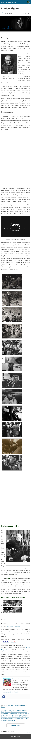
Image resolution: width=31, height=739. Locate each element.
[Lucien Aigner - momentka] (12, 429)
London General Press (21, 712)
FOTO (2, 712)
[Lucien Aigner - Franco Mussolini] (12, 462)
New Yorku (4, 717)
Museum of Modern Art (11, 715)
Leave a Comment (15, 725)
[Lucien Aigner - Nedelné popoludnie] (12, 347)
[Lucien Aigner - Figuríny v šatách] (12, 331)
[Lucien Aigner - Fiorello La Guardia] (12, 380)
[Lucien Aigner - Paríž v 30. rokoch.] (12, 281)
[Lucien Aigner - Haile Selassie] (12, 396)
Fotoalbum (7, 712)
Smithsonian (11, 717)
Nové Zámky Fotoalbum (13, 626)
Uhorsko (16, 717)
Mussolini (19, 715)
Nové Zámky (11, 705)
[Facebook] (3, 696)
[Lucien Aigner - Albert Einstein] (12, 364)
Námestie (25, 715)
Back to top (27, 732)
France (13, 712)
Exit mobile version (15, 736)
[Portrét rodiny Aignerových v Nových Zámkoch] (12, 158)
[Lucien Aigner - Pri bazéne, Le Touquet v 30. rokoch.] (12, 314)
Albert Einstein (8, 710)
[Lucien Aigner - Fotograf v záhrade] (12, 298)
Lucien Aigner (4, 713)
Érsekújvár (24, 710)
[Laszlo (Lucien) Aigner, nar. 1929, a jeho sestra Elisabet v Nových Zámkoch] (12, 142)
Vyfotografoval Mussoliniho (8, 720)
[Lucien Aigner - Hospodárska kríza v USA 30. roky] (12, 413)
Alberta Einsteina (16, 710)
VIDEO (26, 718)
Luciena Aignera (13, 713)
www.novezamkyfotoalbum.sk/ (10, 692)
